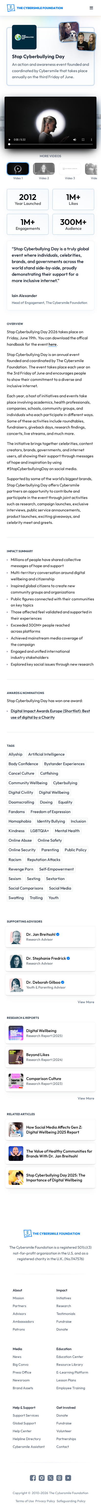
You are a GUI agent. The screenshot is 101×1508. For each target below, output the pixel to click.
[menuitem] (29, 1298)
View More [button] (86, 1002)
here (53, 344)
